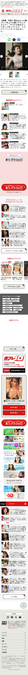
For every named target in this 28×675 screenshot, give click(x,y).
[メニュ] (25, 11)
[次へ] (26, 56)
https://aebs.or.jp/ (12, 628)
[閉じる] (26, 4)
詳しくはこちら (9, 6)
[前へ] (1, 56)
